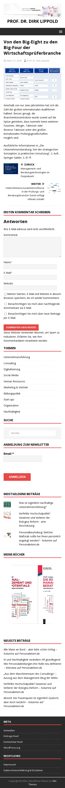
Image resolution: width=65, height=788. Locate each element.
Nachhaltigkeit (12, 411)
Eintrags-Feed (11, 736)
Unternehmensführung (17, 357)
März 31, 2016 (14, 60)
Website (8, 283)
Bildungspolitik (12, 393)
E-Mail (7, 272)
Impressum (10, 764)
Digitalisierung (12, 369)
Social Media (11, 375)
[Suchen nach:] (32, 433)
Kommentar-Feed (13, 741)
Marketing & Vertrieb (16, 387)
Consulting (10, 363)
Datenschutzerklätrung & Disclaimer (23, 770)
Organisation (11, 405)
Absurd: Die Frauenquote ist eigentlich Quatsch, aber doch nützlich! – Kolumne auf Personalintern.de (31, 702)
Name (7, 262)
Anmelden (9, 730)
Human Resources (14, 381)
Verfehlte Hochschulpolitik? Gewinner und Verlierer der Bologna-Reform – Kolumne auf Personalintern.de (30, 688)
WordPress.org (12, 747)
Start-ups (9, 399)
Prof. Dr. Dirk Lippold (38, 60)
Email (9, 454)
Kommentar (11, 235)
